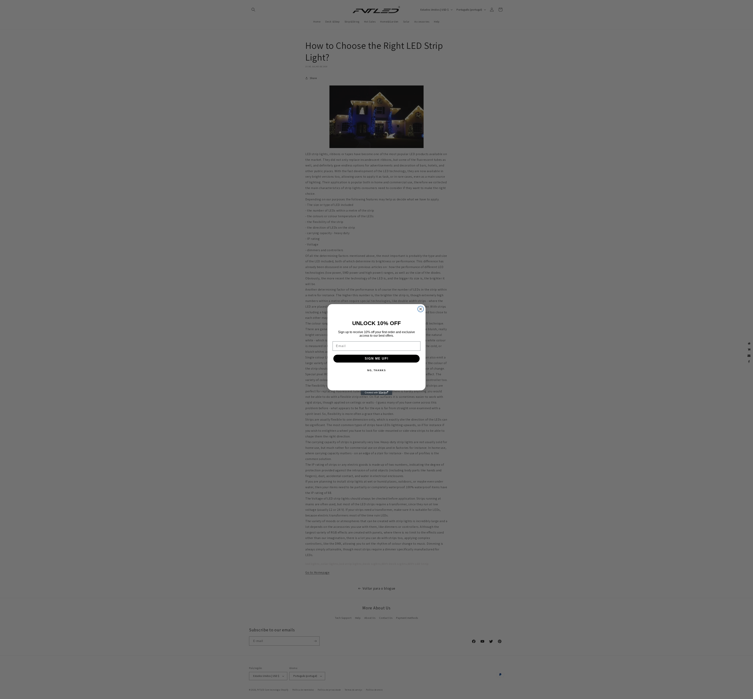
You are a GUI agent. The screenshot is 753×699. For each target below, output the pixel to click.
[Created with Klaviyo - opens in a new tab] (376, 392)
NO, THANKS (376, 370)
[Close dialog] (421, 309)
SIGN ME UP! (376, 358)
